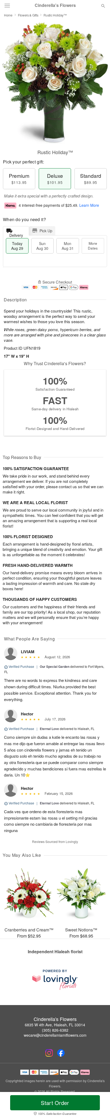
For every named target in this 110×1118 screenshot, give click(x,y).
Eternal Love (49, 728)
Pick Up (46, 230)
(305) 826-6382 (55, 1030)
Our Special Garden (54, 666)
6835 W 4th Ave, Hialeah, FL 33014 (55, 1024)
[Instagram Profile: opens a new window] (49, 1053)
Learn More (89, 205)
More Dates (93, 246)
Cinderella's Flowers (55, 5)
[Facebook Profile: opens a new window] (61, 1053)
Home (8, 15)
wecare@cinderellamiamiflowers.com (55, 1035)
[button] (99, 1106)
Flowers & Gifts (28, 15)
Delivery (16, 234)
